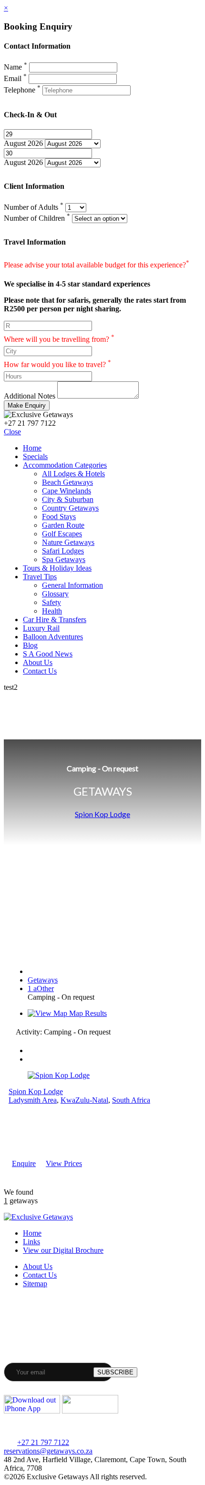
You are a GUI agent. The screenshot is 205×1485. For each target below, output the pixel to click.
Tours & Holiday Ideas (57, 568)
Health (52, 611)
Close (12, 432)
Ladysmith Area (33, 1100)
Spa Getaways (63, 559)
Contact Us (40, 671)
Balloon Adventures (53, 637)
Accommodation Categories (65, 465)
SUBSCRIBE (115, 1372)
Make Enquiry (27, 405)
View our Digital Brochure (63, 1250)
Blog (30, 645)
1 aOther (41, 988)
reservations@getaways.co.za (48, 1451)
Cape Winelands (66, 491)
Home (32, 448)
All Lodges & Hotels (73, 474)
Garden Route (63, 525)
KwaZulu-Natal (84, 1100)
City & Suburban (67, 499)
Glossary (55, 594)
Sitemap (35, 1284)
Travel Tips (40, 577)
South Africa (131, 1100)
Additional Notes (29, 396)
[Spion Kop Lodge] (59, 1075)
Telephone (22, 90)
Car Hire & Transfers (54, 619)
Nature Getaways (68, 542)
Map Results (87, 1013)
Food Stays (59, 516)
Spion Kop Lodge (102, 814)
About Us (37, 662)
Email (15, 78)
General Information (72, 585)
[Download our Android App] (90, 1411)
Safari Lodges (63, 551)
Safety (51, 602)
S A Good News (47, 654)
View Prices (64, 1163)
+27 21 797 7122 (43, 1442)
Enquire (24, 1163)
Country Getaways (70, 508)
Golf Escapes (62, 534)
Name (15, 67)
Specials (35, 456)
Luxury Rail (41, 628)
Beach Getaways (67, 482)
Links (31, 1242)
